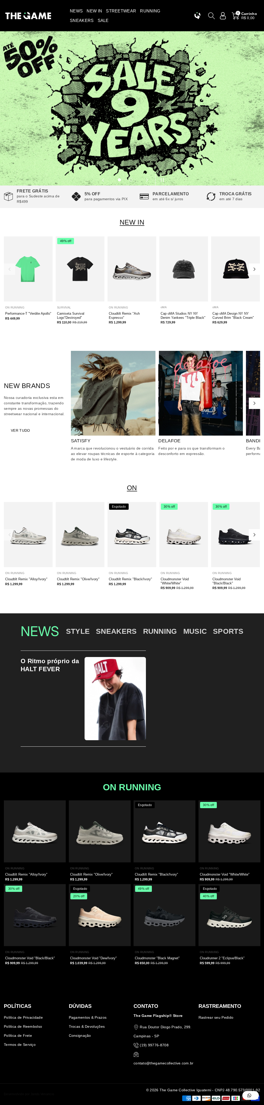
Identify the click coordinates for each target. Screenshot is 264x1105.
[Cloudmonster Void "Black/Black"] (235, 534)
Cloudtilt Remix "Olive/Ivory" (78, 579)
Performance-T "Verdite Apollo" (28, 313)
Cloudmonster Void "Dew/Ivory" (93, 958)
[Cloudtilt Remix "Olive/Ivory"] (80, 534)
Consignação (80, 1035)
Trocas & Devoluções (87, 1026)
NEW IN (132, 222)
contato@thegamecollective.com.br (164, 1063)
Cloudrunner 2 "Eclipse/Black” (222, 958)
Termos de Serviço (20, 1044)
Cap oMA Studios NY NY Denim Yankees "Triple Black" (183, 316)
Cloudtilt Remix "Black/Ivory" (130, 579)
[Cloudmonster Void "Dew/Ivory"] (100, 915)
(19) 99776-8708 (154, 1045)
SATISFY (80, 440)
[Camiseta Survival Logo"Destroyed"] (80, 269)
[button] (76, 11)
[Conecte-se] (223, 15)
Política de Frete (18, 1035)
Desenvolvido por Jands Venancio (29, 1094)
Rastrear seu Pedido (216, 1017)
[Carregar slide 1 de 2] (119, 180)
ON (132, 488)
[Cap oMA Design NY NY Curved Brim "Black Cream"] (235, 269)
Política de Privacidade (23, 1017)
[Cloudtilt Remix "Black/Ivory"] (132, 534)
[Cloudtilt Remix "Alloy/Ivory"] (28, 534)
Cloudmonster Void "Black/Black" (226, 581)
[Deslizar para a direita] (254, 269)
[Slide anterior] (103, 180)
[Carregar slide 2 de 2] (130, 180)
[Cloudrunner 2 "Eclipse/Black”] (229, 915)
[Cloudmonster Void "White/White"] (183, 534)
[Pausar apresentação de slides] (161, 180)
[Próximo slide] (147, 180)
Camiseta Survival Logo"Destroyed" (70, 316)
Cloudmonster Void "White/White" (175, 581)
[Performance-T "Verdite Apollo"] (28, 269)
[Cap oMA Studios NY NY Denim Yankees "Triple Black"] (183, 269)
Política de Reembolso (23, 1026)
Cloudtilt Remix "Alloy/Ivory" (26, 579)
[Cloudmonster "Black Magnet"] (164, 915)
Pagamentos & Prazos (88, 1017)
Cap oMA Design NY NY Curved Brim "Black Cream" (233, 316)
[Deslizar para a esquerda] (9, 269)
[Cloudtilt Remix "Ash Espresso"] (132, 269)
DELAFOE (169, 440)
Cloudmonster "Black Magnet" (157, 958)
